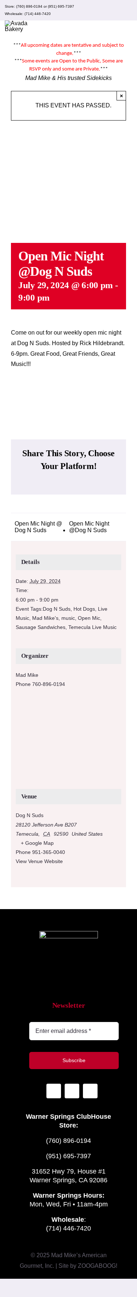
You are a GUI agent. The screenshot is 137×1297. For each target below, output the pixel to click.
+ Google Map (37, 843)
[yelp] (127, 10)
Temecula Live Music (92, 627)
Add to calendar (68, 397)
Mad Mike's (45, 618)
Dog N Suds (57, 609)
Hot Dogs (84, 609)
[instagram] (104, 10)
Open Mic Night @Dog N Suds (89, 526)
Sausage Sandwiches (40, 627)
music (68, 618)
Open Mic (89, 618)
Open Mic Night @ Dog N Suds (38, 526)
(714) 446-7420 (37, 14)
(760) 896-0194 (29, 6)
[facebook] (116, 10)
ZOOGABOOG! (97, 1266)
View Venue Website (39, 861)
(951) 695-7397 (61, 6)
